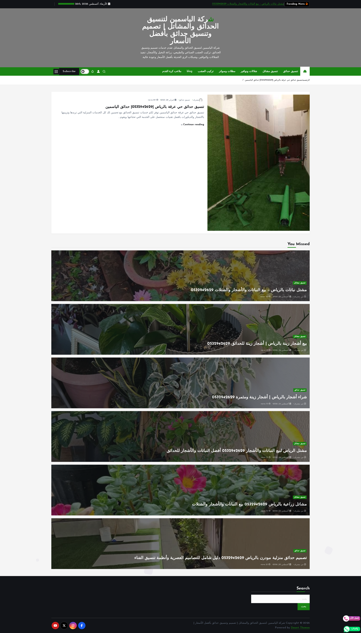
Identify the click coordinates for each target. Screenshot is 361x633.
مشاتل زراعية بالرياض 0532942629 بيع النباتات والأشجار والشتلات (249, 504)
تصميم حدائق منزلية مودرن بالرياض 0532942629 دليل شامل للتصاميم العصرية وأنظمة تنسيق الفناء (220, 558)
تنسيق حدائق (290, 71)
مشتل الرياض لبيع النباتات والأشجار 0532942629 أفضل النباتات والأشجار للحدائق (237, 451)
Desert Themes (300, 627)
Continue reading (193, 124)
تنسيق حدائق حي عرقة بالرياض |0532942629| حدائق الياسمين (273, 80)
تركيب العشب (205, 71)
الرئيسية (306, 80)
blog (189, 71)
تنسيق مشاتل (270, 71)
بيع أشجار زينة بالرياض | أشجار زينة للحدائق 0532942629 (257, 344)
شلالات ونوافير (249, 71)
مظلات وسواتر (227, 71)
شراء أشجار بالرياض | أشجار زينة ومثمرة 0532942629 (259, 397)
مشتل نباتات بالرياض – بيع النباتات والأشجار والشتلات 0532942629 (248, 4)
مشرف (196, 100)
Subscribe (69, 71)
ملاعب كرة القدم (171, 71)
